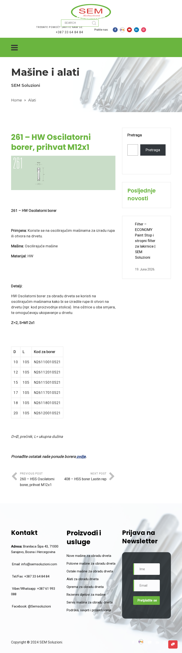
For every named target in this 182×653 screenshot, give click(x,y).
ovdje (81, 456)
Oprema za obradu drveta (85, 587)
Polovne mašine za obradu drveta (91, 564)
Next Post (85, 476)
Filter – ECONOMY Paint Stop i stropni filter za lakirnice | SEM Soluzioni (145, 241)
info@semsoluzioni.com (39, 564)
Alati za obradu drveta (83, 579)
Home (16, 100)
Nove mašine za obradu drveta (89, 556)
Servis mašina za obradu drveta (90, 602)
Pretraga (134, 135)
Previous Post (37, 479)
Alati (32, 100)
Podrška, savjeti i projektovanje (89, 610)
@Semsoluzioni (39, 606)
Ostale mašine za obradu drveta (90, 571)
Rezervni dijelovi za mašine (86, 595)
